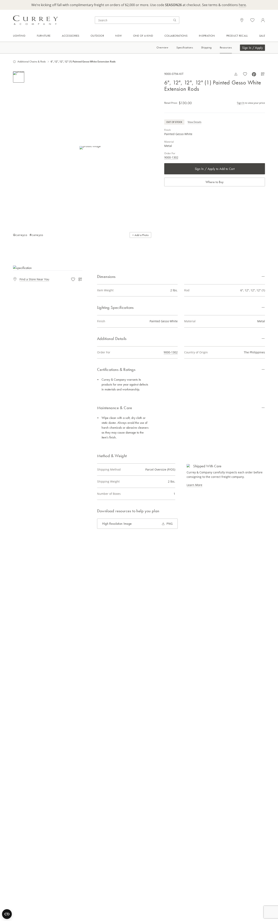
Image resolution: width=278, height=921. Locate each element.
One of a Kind (143, 35)
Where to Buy (214, 182)
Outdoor (97, 35)
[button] (90, 147)
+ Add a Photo (140, 235)
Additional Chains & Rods (32, 61)
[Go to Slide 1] (18, 77)
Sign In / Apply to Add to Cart (215, 169)
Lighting (19, 35)
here (242, 5)
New (118, 35)
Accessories (70, 35)
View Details (194, 122)
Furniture (44, 35)
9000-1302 (171, 157)
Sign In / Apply (252, 48)
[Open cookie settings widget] (7, 914)
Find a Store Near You (34, 279)
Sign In (240, 103)
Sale (262, 35)
